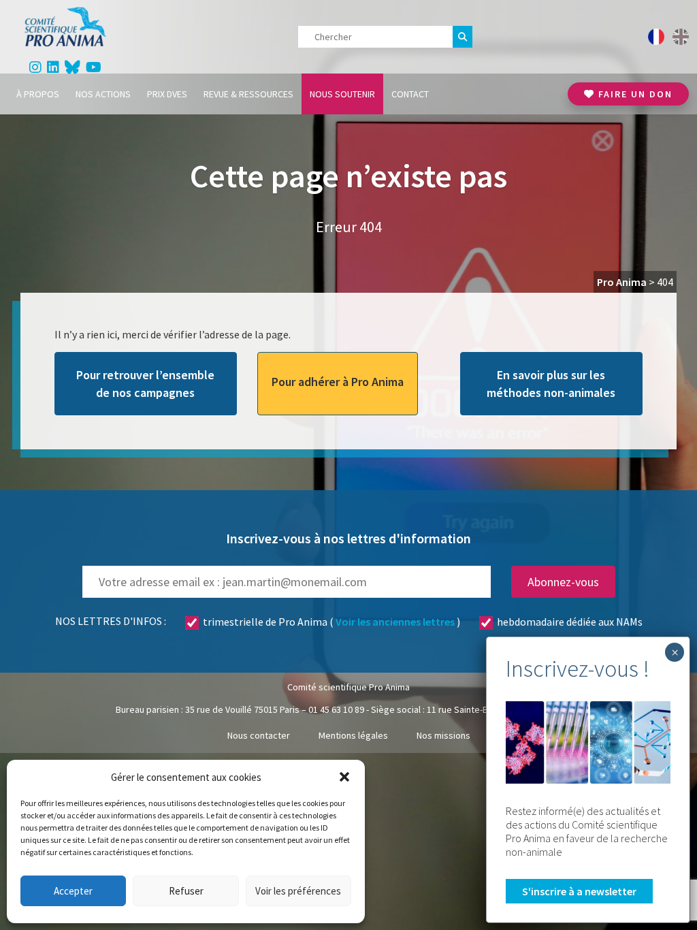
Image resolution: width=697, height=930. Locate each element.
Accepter (73, 890)
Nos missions (443, 735)
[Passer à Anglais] (680, 37)
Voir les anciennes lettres (395, 621)
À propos (37, 94)
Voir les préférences (298, 890)
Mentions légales (353, 735)
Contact (410, 94)
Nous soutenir (342, 94)
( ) (331, 621)
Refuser (186, 890)
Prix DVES (167, 94)
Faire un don (633, 94)
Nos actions (103, 94)
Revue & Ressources (248, 94)
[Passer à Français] (656, 37)
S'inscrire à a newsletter (579, 891)
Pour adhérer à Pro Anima (338, 381)
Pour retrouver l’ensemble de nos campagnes (145, 383)
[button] (344, 777)
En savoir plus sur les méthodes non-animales (551, 383)
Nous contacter (258, 735)
